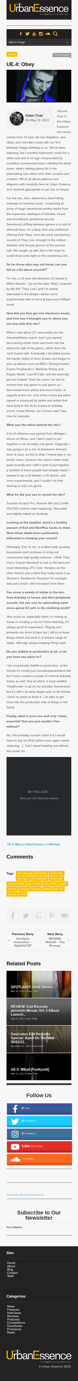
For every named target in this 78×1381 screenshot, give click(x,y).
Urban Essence (34, 844)
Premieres (14, 1329)
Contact (12, 1272)
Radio (11, 1332)
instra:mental (16, 884)
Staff (10, 1276)
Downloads (14, 1326)
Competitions (16, 1322)
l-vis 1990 (50, 884)
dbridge (22, 878)
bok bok (41, 873)
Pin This (51, 915)
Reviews (13, 1316)
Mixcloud (54, 844)
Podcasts (12, 54)
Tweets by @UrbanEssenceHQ (25, 1195)
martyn (12, 889)
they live (58, 889)
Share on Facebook (13, 915)
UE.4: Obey (14, 844)
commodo (56, 873)
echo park (56, 878)
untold (12, 894)
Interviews (14, 1313)
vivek (23, 894)
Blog (10, 1269)
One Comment (62, 54)
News (11, 1306)
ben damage (25, 873)
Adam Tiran (34, 115)
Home (11, 1263)
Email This (64, 915)
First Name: (14, 1227)
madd (63, 884)
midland (25, 889)
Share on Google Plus (38, 915)
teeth (47, 889)
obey (37, 889)
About (11, 1266)
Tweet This (26, 915)
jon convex (34, 884)
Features (13, 1309)
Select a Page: (17, 42)
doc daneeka (39, 878)
